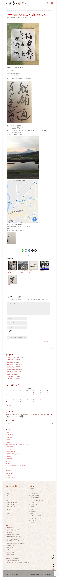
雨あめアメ (9, 371)
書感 (32, 509)
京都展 (32, 502)
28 (20, 401)
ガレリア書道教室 (35, 497)
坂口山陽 (18, 369)
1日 (7, 416)
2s (11, 417)
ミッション (9, 488)
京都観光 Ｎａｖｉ (11, 545)
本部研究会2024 (10, 362)
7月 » (10, 405)
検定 (32, 513)
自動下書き (8, 461)
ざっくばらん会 (34, 493)
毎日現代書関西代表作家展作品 (13, 454)
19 (6, 399)
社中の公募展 (9, 458)
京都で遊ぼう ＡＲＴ (12, 547)
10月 (20, 416)
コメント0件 (34, 17)
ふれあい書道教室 (35, 495)
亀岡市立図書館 (10, 554)
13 (13, 397)
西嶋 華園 (13, 17)
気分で (8, 493)
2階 (51, 414)
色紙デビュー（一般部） (36, 518)
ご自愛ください (10, 357)
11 (47, 394)
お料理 (7, 432)
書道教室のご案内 (10, 473)
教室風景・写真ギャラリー (12, 477)
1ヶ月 (29, 414)
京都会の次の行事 (11, 506)
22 (27, 399)
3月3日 (13, 417)
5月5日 (25, 417)
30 (33, 401)
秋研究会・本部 (10, 367)
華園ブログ (27, 17)
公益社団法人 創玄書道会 (13, 534)
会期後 (8, 509)
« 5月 (7, 405)
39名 (17, 417)
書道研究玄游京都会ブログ (13, 536)
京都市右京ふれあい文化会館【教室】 (16, 543)
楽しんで (9, 511)
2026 (32, 414)
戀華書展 (33, 506)
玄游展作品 (8, 456)
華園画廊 (8, 463)
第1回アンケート (11, 504)
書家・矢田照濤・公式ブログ (14, 530)
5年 (10, 417)
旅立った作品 (9, 449)
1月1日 (7, 414)
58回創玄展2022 (10, 376)
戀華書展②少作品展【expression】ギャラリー (17, 444)
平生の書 (8, 439)
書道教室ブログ (34, 511)
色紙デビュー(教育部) (36, 516)
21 (20, 399)
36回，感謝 (22, 414)
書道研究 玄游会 (11, 527)
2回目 (26, 414)
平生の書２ (8, 442)
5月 (16, 414)
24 (40, 399)
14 (20, 397)
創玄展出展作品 (9, 435)
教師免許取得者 (9, 446)
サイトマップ (9, 475)
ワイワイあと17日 (11, 491)
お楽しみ (33, 491)
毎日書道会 (9, 532)
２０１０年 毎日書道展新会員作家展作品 (16, 465)
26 (6, 401)
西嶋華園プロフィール (11, 470)
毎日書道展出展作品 (10, 451)
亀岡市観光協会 (10, 552)
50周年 (35, 414)
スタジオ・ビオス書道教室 (37, 500)
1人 (12, 414)
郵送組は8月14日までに (12, 502)
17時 (14, 414)
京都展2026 (9, 513)
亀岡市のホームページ (12, 550)
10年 (10, 414)
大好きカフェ (9, 437)
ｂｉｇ (7, 468)
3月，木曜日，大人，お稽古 (44, 414)
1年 (18, 414)
